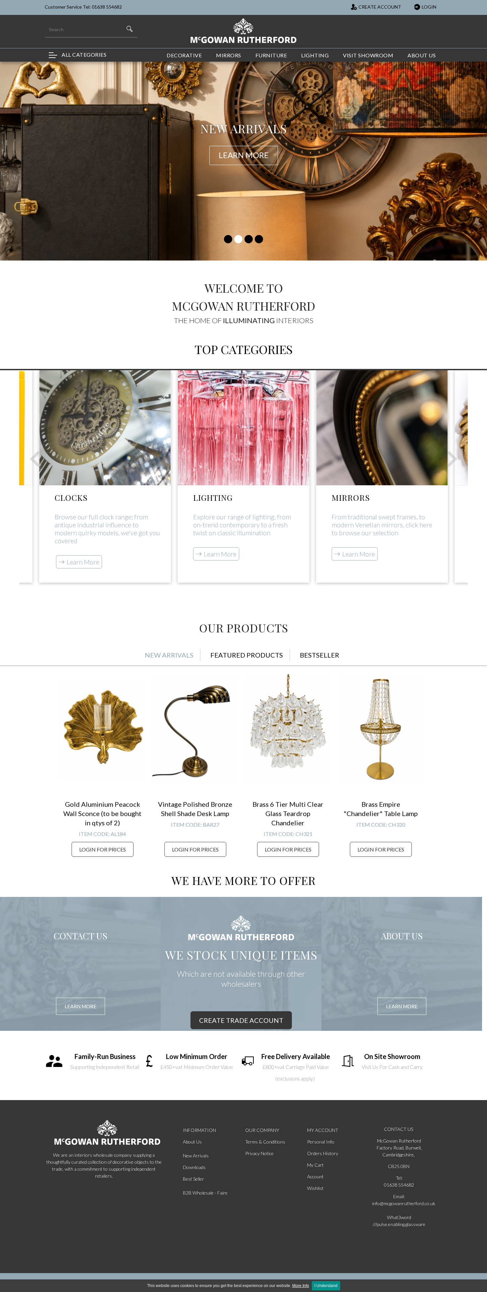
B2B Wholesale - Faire (205, 1193)
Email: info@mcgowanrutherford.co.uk (399, 1200)
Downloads (194, 1167)
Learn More (83, 562)
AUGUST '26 (406, 136)
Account (315, 1176)
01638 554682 (399, 1185)
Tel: (399, 1178)
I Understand (326, 1285)
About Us (192, 1142)
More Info (300, 1285)
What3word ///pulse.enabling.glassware (399, 1220)
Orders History (322, 1153)
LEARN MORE (80, 1006)
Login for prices (102, 849)
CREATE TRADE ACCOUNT (241, 1020)
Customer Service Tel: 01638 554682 (83, 7)
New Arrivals (196, 1155)
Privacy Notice (259, 1153)
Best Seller (193, 1179)
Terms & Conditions (265, 1142)
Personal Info (320, 1142)
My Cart (315, 1165)
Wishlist (315, 1188)
